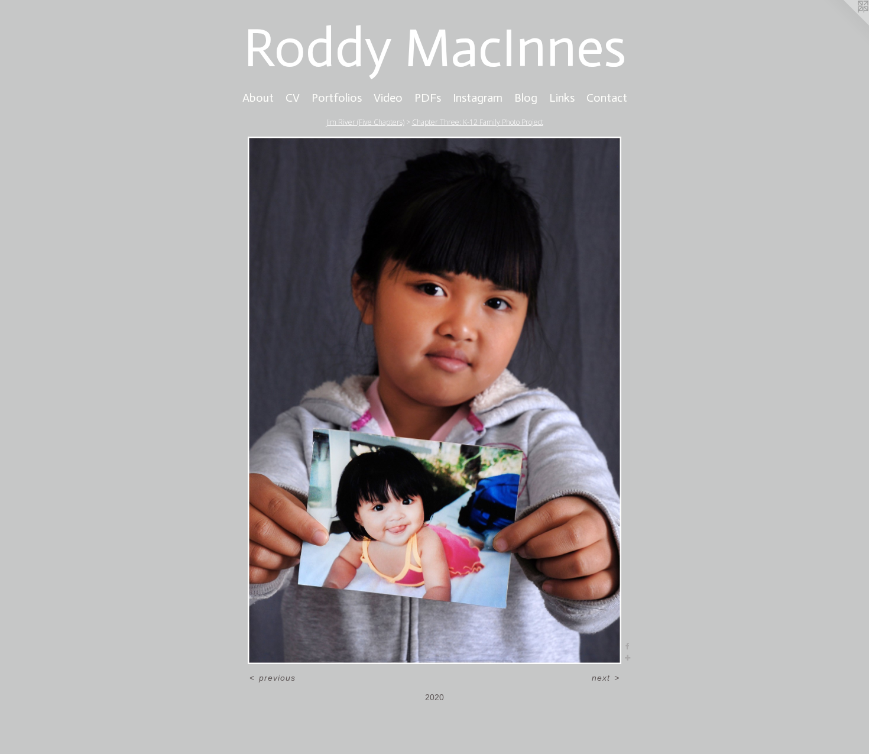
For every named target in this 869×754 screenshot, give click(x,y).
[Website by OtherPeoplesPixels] (845, 23)
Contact (606, 97)
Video (388, 97)
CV (293, 97)
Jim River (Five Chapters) (365, 122)
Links (562, 97)
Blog (525, 97)
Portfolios (337, 97)
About (258, 97)
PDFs (427, 97)
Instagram (477, 97)
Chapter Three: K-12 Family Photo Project (477, 122)
